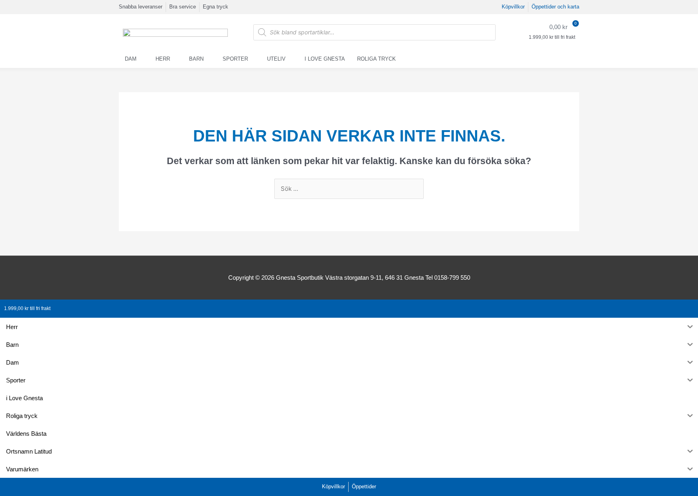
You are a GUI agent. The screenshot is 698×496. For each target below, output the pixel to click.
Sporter (235, 59)
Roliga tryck (376, 59)
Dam (131, 59)
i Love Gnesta (325, 59)
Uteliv (276, 59)
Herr (163, 59)
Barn (196, 59)
